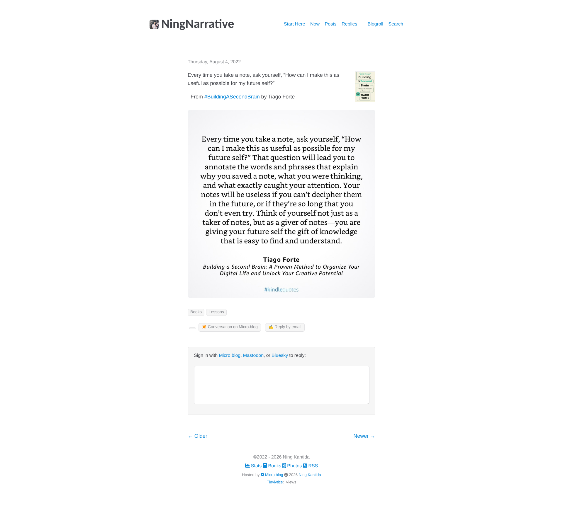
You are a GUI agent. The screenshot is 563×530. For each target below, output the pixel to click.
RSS (312, 466)
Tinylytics (275, 482)
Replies (349, 24)
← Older (197, 436)
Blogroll (375, 24)
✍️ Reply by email (284, 327)
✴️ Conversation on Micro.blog (230, 327)
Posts (331, 24)
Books (196, 312)
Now (315, 24)
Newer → (364, 436)
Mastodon (253, 355)
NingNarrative (197, 24)
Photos (294, 466)
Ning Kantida (310, 475)
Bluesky (280, 355)
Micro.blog (229, 355)
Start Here (294, 24)
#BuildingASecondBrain (232, 97)
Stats (256, 466)
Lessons (216, 312)
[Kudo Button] (192, 328)
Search (395, 24)
